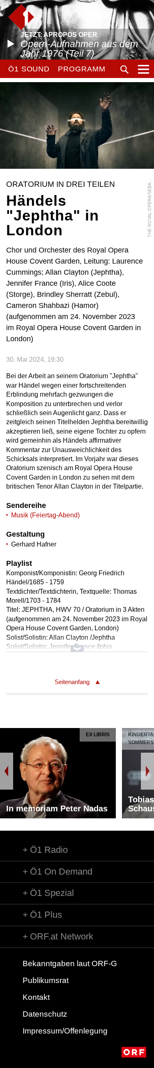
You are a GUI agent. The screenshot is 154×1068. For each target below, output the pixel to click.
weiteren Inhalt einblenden (77, 644)
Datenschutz (45, 1014)
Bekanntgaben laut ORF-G (70, 963)
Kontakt (36, 997)
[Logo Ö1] (21, 17)
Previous (6, 771)
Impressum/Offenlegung (65, 1031)
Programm (81, 69)
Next (147, 771)
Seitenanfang (72, 681)
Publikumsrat (46, 980)
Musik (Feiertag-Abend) (45, 515)
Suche (124, 69)
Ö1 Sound (29, 69)
